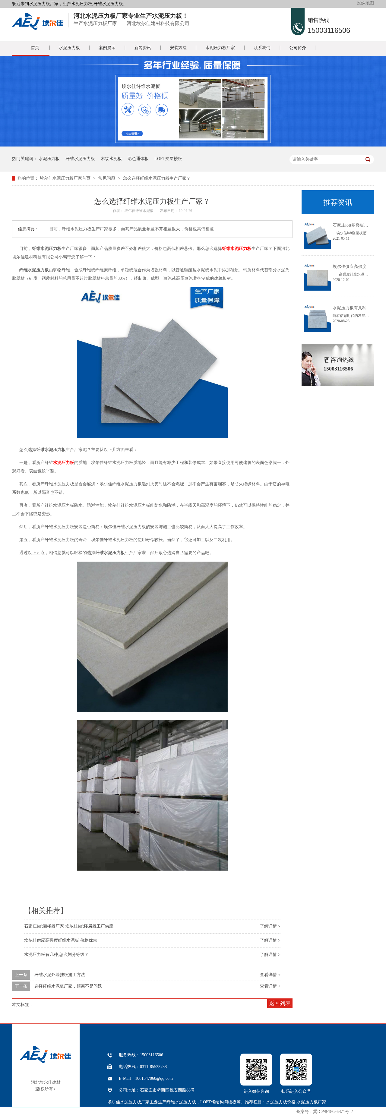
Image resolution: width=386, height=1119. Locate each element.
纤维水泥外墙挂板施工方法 (59, 974)
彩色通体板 (138, 158)
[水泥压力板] (37, 28)
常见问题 (106, 178)
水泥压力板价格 (281, 1102)
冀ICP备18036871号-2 (333, 1111)
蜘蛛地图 (365, 3)
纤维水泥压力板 (80, 158)
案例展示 (107, 48)
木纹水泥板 (111, 158)
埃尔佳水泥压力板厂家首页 (65, 178)
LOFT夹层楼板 (168, 158)
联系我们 (262, 48)
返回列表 (280, 1003)
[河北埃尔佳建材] (45, 1061)
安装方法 (178, 48)
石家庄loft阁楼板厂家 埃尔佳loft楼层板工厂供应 (68, 926)
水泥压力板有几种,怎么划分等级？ (56, 954)
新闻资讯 (142, 48)
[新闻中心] (193, 145)
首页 (35, 48)
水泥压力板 (69, 48)
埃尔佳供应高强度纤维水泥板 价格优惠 (60, 940)
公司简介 (297, 48)
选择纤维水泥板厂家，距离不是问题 (68, 986)
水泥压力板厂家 (220, 48)
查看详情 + (270, 974)
